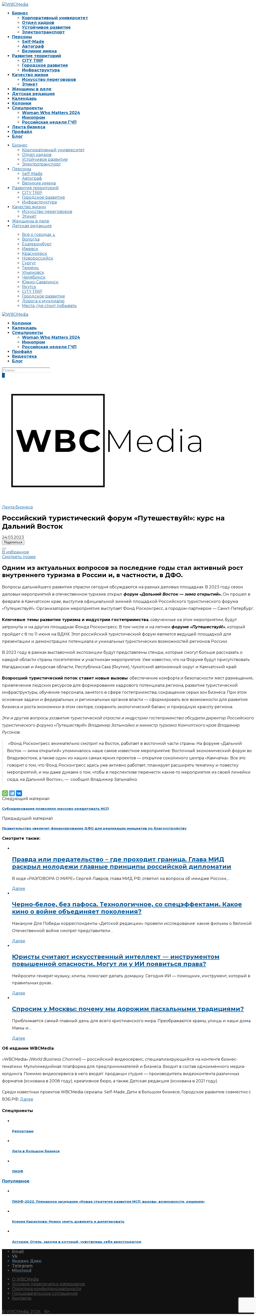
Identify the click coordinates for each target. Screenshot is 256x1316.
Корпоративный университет (55, 17)
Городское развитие (45, 65)
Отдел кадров (38, 22)
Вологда (31, 239)
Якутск (29, 286)
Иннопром (33, 117)
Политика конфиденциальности (47, 1288)
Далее (18, 888)
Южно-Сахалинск (40, 282)
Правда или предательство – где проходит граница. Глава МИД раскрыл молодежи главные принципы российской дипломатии (121, 863)
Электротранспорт (43, 32)
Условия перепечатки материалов (48, 1284)
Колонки (21, 103)
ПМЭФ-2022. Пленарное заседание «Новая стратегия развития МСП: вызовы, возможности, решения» (108, 1201)
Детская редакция (33, 93)
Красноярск (34, 253)
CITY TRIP (32, 60)
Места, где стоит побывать (49, 305)
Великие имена (39, 51)
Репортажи (23, 1131)
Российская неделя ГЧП (49, 122)
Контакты (22, 1298)
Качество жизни (30, 74)
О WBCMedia (25, 1279)
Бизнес (20, 13)
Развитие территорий (36, 55)
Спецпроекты (27, 108)
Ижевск (30, 248)
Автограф (33, 46)
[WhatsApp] (5, 793)
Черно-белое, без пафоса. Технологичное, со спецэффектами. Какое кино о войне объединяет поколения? (127, 908)
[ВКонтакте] (19, 793)
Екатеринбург (37, 244)
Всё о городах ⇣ (39, 234)
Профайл (22, 131)
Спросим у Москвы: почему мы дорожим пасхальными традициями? (128, 1008)
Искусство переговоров (49, 79)
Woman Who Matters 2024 (51, 112)
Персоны (22, 36)
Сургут (29, 263)
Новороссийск (37, 258)
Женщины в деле (32, 89)
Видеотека (24, 356)
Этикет (30, 84)
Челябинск (34, 277)
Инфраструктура (41, 70)
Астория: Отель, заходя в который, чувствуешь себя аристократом (76, 1242)
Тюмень (30, 267)
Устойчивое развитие (46, 27)
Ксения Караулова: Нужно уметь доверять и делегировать (68, 1221)
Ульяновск (33, 272)
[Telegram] (12, 793)
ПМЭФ (17, 1171)
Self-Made (33, 41)
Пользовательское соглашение (45, 1293)
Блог (17, 136)
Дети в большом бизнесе (36, 1151)
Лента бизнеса (28, 127)
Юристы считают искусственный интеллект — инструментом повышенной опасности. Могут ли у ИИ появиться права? (116, 960)
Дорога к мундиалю (43, 301)
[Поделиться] (4, 548)
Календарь (24, 98)
